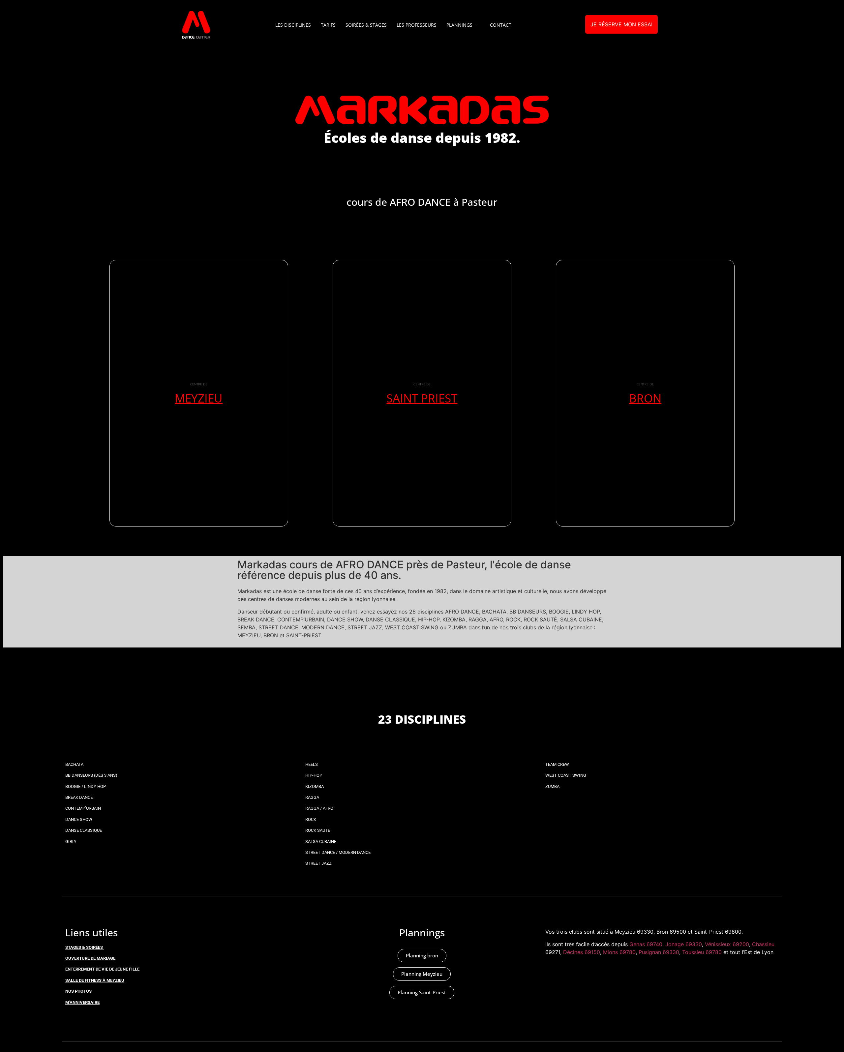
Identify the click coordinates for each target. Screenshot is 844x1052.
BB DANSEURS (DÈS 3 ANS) (91, 775)
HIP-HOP (313, 775)
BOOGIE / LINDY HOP (85, 786)
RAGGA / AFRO (319, 808)
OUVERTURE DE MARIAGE (90, 958)
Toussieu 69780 (702, 952)
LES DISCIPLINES (293, 25)
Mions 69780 (619, 952)
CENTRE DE (198, 384)
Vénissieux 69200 (727, 944)
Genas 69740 (645, 944)
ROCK (310, 819)
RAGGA (312, 797)
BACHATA (74, 764)
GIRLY (70, 841)
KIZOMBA (314, 786)
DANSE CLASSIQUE (83, 830)
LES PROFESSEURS (417, 25)
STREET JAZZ (318, 863)
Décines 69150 (581, 952)
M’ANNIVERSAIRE (82, 1002)
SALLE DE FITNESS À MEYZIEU (94, 980)
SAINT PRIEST (421, 398)
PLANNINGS (459, 25)
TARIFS (328, 25)
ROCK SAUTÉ (317, 830)
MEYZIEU (199, 398)
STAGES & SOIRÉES (84, 947)
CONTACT (500, 25)
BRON (645, 398)
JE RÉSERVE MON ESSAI (621, 24)
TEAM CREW (557, 764)
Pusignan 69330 (659, 952)
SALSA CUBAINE (320, 841)
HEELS (311, 764)
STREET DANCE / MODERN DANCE (338, 852)
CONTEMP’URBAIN (83, 808)
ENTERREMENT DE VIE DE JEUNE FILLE (102, 969)
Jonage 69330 (683, 944)
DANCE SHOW (78, 819)
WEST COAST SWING (565, 775)
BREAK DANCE (79, 797)
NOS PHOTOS (78, 991)
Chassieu (763, 944)
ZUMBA (552, 786)
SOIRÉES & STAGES (366, 25)
